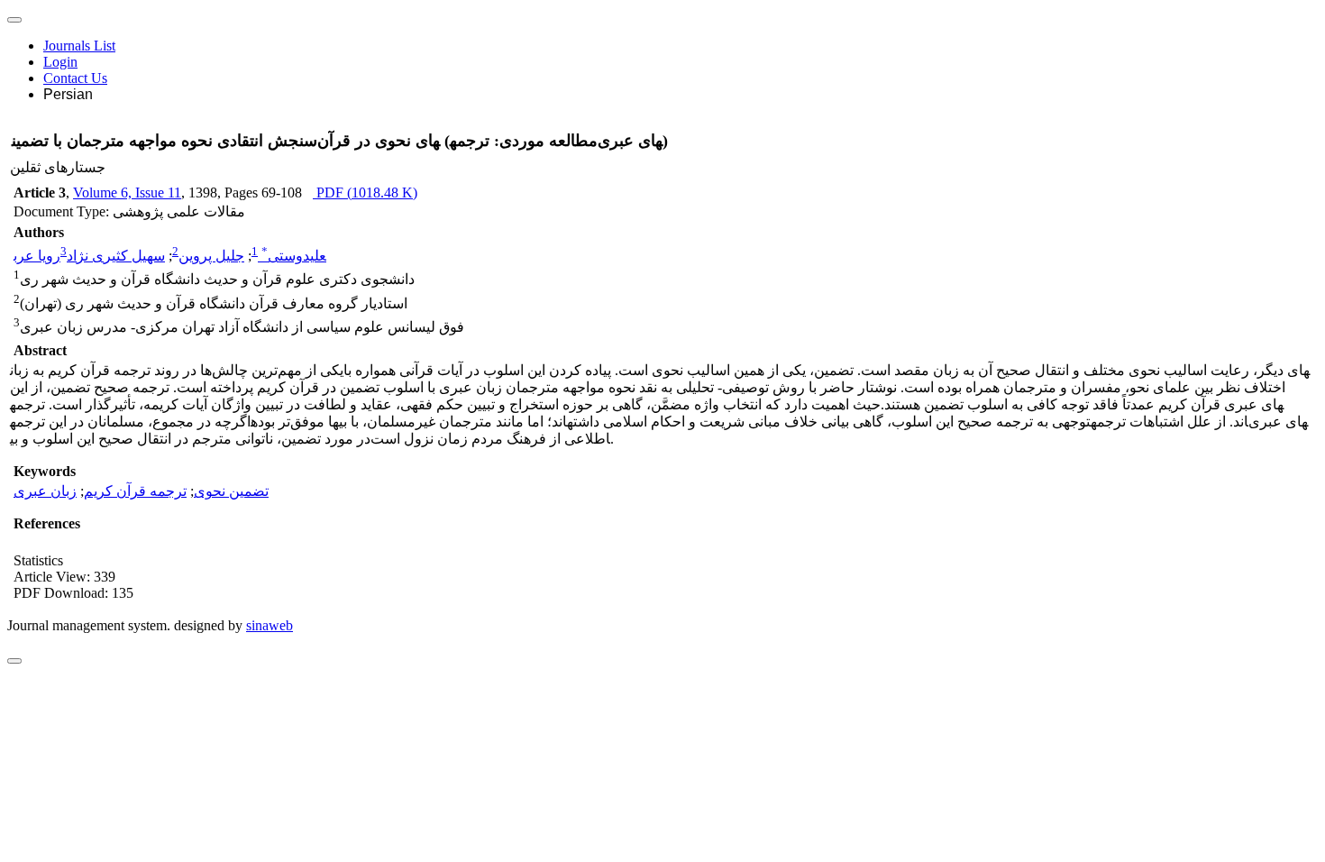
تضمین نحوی (231, 491)
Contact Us (75, 78)
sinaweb (269, 625)
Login (60, 61)
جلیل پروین (211, 255)
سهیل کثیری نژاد (116, 255)
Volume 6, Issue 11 (127, 192)
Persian (68, 94)
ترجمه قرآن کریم (135, 491)
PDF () (365, 192)
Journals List (79, 45)
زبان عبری (45, 491)
